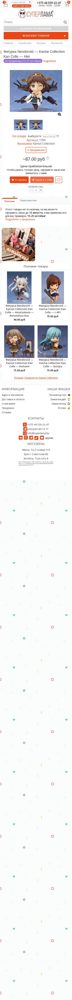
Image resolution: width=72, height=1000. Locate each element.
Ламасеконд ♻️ (61, 403)
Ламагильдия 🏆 (60, 399)
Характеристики (28, 200)
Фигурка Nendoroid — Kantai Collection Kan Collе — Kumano (19, 363)
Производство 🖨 (59, 395)
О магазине (8, 403)
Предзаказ (8, 408)
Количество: (35, 186)
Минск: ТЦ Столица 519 (36, 449)
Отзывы (6, 412)
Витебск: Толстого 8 (36, 458)
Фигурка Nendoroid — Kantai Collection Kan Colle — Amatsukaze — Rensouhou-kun (19, 310)
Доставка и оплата (13, 399)
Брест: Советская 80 (36, 454)
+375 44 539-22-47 (49, 3)
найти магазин (21, 5)
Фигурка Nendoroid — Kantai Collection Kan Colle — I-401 (52, 309)
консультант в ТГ (38, 428)
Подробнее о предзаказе (20, 219)
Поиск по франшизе (37, 28)
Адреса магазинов (12, 395)
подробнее (49, 61)
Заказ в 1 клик (43, 179)
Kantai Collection (44, 143)
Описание (9, 201)
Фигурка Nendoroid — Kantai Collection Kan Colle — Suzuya (52, 363)
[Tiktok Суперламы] (36, 437)
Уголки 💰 (64, 408)
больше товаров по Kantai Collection (36, 377)
